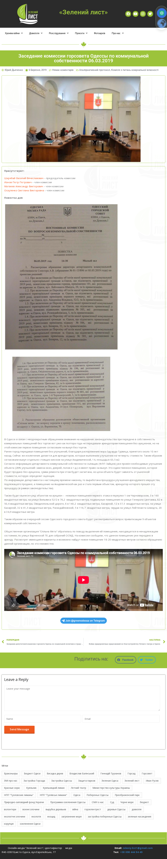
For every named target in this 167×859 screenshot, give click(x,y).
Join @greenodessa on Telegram (85, 620)
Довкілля (34, 33)
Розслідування (57, 33)
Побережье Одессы (97, 795)
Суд (112, 802)
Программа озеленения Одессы (67, 802)
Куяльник (31, 787)
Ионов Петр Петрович (18, 182)
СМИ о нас (98, 802)
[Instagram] (143, 14)
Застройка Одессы (61, 780)
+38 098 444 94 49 (131, 852)
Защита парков (86, 780)
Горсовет (147, 773)
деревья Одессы (116, 809)
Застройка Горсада (34, 780)
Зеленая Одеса (110, 780)
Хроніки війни (12, 33)
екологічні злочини (14, 816)
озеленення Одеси (30, 823)
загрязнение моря (71, 816)
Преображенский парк (127, 795)
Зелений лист (132, 780)
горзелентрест (92, 809)
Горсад (131, 773)
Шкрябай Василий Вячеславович (24, 178)
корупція (9, 823)
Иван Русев (152, 780)
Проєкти (79, 33)
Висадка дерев (55, 773)
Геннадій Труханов (110, 773)
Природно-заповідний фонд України (24, 802)
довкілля (136, 809)
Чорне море (127, 802)
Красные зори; (12, 787)
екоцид (51, 816)
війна (75, 809)
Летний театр (78, 787)
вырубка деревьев (56, 809)
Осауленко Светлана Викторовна (24, 190)
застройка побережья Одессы (104, 816)
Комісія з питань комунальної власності (135, 69)
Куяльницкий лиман (54, 787)
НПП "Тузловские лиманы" (18, 795)
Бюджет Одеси (32, 773)
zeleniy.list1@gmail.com (138, 848)
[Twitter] (150, 14)
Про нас (116, 33)
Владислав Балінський (81, 773)
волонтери (10, 809)
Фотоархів (99, 33)
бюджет (144, 802)
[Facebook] (128, 14)
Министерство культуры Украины (111, 787)
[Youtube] (135, 14)
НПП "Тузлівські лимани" (53, 795)
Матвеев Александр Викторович (23, 186)
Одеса (76, 795)
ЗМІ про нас (10, 780)
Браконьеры (11, 773)
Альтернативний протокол (94, 69)
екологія (36, 816)
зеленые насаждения (139, 816)
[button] (125, 659)
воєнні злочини (31, 809)
